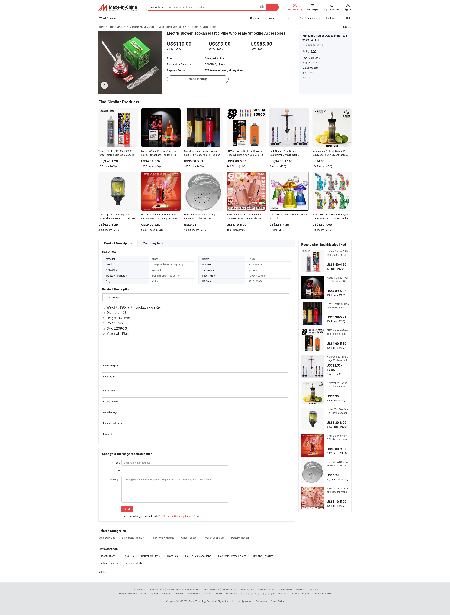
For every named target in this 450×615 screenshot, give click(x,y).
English (142, 593)
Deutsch (219, 593)
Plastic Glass (108, 556)
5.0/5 (313, 51)
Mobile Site (301, 589)
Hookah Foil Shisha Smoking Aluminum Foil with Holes (337, 463)
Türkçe (294, 593)
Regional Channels (266, 589)
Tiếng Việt (305, 593)
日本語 (263, 593)
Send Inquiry (198, 79)
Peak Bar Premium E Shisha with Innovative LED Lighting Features (337, 437)
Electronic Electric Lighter (232, 556)
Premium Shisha (134, 563)
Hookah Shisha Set (214, 537)
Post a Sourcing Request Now (181, 516)
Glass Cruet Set (109, 563)
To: (118, 471)
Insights (314, 589)
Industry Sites (247, 589)
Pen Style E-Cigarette (163, 537)
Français (179, 593)
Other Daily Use (106, 537)
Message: (114, 479)
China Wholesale (211, 589)
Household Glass (150, 556)
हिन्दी (272, 593)
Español (154, 593)
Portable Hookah (240, 537)
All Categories (110, 18)
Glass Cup (128, 556)
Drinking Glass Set (263, 556)
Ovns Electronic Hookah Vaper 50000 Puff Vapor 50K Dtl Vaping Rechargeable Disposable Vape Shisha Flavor (338, 305)
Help (288, 18)
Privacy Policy (277, 601)
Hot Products (139, 589)
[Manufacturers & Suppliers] (117, 7)
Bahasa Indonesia (322, 593)
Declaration (261, 601)
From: (116, 462)
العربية (244, 593)
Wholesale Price (229, 589)
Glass (155, 258)
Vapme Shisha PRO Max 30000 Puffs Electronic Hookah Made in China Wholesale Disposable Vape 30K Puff (338, 253)
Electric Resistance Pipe (198, 556)
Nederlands (231, 593)
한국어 (253, 593)
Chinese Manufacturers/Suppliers (183, 589)
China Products (156, 589)
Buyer (271, 18)
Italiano (207, 593)
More (305, 77)
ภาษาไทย (282, 593)
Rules (349, 18)
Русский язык (193, 593)
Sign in (348, 9)
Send (127, 509)
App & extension (308, 18)
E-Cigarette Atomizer (133, 537)
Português (166, 593)
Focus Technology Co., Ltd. (202, 601)
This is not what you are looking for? (141, 516)
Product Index (285, 589)
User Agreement (244, 601)
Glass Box (172, 556)
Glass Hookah (189, 537)
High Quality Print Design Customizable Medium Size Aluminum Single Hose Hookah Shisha (338, 358)
